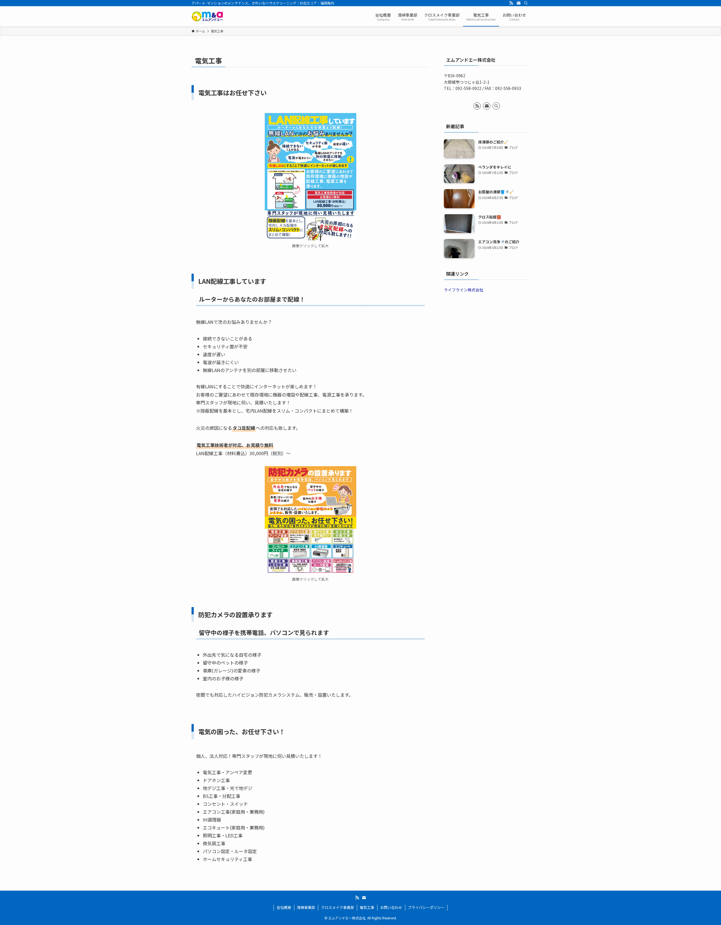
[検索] (525, 3)
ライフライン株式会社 (463, 290)
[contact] (518, 3)
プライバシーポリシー (426, 907)
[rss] (511, 3)
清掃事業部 (306, 907)
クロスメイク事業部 (337, 907)
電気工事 (367, 907)
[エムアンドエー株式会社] (207, 16)
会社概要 (284, 907)
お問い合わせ (391, 907)
